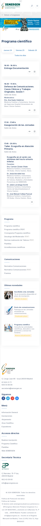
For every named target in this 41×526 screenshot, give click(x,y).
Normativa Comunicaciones (15, 266)
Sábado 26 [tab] (32, 50)
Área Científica (7, 423)
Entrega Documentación (16, 68)
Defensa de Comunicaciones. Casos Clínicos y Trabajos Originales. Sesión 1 (19, 89)
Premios (7, 273)
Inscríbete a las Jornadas (24, 292)
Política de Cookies (9, 501)
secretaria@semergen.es (12, 388)
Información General (10, 412)
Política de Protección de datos (13, 499)
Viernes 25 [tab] (20, 50)
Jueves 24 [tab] (8, 50)
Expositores (6, 427)
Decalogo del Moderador (16, 237)
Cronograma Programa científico (17, 233)
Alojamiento (6, 419)
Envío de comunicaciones (24, 307)
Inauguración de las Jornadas (19, 125)
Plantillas (7, 244)
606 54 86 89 (7, 385)
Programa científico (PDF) (14, 229)
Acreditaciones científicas (14, 247)
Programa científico (12, 226)
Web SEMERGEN (8, 451)
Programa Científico (9, 444)
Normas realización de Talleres (19, 240)
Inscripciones (7, 416)
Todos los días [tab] (20, 55)
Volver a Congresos (12, 15)
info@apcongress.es (10, 483)
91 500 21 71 (7, 382)
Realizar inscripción (9, 440)
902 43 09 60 (7, 479)
